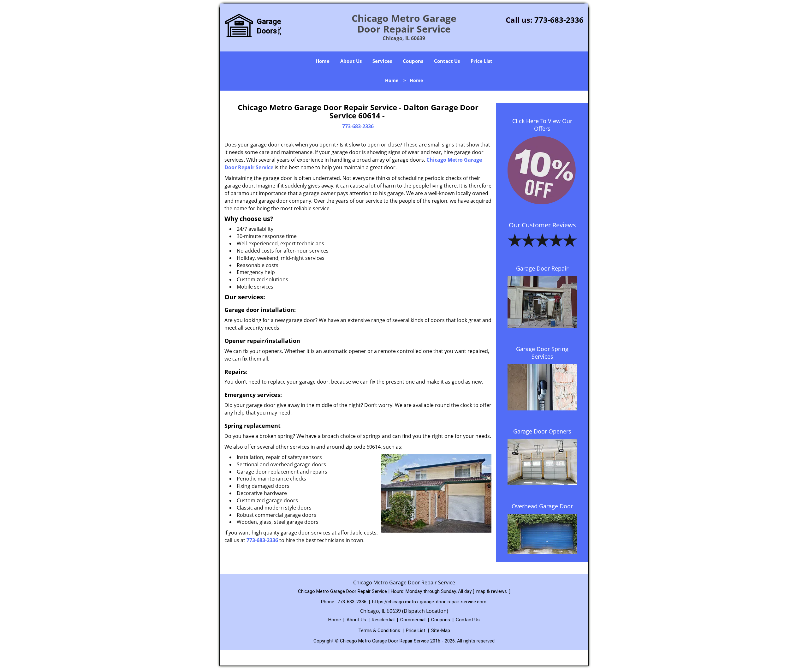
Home (323, 61)
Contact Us (447, 61)
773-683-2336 (559, 20)
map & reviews (492, 591)
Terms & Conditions (379, 630)
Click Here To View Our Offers (542, 124)
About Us (351, 61)
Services (382, 61)
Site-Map (440, 630)
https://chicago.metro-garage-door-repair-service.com (429, 602)
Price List (481, 61)
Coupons (413, 61)
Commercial (412, 620)
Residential (383, 620)
